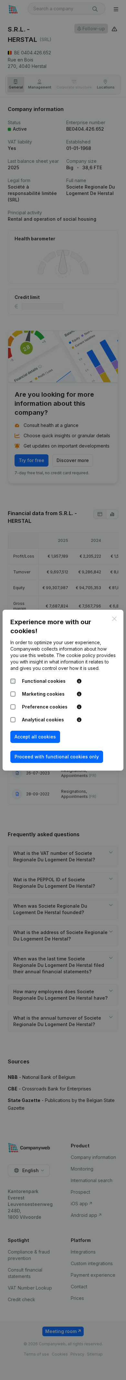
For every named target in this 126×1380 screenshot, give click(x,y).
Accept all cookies (35, 736)
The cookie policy (75, 655)
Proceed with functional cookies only (57, 756)
